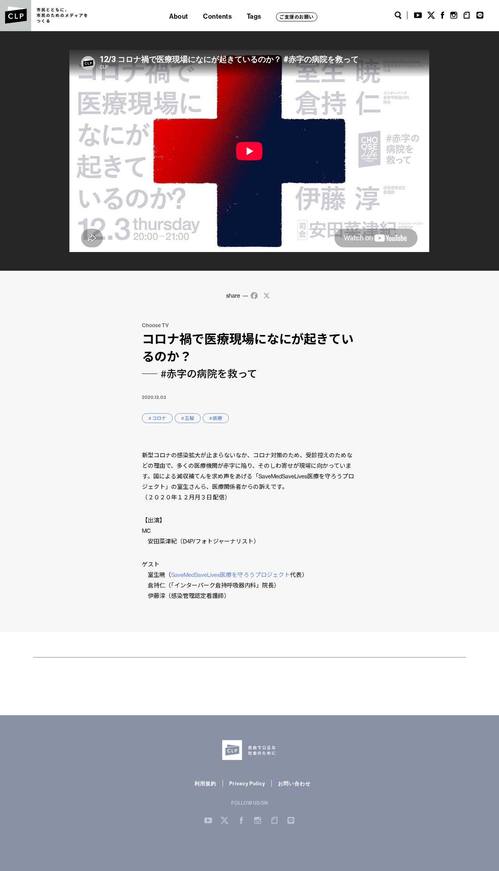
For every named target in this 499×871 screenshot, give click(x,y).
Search (398, 15)
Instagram (454, 15)
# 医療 (215, 418)
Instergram (258, 820)
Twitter (431, 15)
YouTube (418, 15)
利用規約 (205, 783)
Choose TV (155, 325)
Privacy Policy (247, 783)
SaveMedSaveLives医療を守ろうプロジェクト (230, 574)
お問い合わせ (294, 783)
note (467, 15)
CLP (15, 15)
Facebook (442, 15)
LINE (480, 15)
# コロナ (157, 418)
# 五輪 (187, 418)
